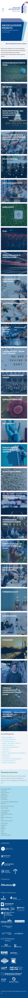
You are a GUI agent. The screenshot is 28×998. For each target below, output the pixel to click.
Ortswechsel (5, 755)
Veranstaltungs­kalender (9, 802)
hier (2, 782)
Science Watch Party (7, 745)
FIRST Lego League (7, 737)
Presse (2, 830)
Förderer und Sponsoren (6, 817)
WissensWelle (4, 799)
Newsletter (3, 828)
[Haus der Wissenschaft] (18, 7)
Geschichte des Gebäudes (6, 820)
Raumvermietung (7, 806)
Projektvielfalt (6, 789)
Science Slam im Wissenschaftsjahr (11, 758)
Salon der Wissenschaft (8, 739)
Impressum (3, 833)
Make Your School (5, 792)
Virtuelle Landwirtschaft (8, 762)
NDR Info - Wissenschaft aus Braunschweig (13, 753)
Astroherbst (5, 749)
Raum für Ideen (4, 808)
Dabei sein (3, 803)
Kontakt (3, 827)
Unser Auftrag (4, 812)
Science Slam (6, 757)
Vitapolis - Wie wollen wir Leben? (11, 743)
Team (2, 816)
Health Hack (5, 751)
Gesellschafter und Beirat (6, 814)
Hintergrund (5, 810)
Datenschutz (4, 825)
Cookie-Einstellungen (6, 835)
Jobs (2, 819)
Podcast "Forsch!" (4, 796)
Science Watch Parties (8, 760)
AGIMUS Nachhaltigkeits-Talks (10, 747)
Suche (2, 832)
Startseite (4, 823)
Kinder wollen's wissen (8, 741)
